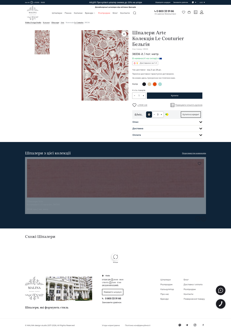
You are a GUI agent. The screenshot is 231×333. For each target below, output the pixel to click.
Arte (62, 23)
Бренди (164, 299)
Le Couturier (78, 23)
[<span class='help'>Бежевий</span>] (149, 84)
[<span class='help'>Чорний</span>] (144, 84)
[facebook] (203, 325)
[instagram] (195, 325)
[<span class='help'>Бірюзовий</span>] (160, 84)
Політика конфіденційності (137, 325)
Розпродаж (104, 13)
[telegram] (187, 325)
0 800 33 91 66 (165, 11)
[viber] (180, 325)
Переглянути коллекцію (194, 153)
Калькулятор (167, 289)
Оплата (136, 135)
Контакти (125, 13)
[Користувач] (201, 12)
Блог (115, 13)
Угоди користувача (111, 325)
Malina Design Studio (33, 23)
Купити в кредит (191, 114)
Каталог (46, 23)
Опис (135, 122)
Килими (78, 13)
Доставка (137, 128)
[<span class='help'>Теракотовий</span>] (155, 84)
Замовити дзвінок (180, 2)
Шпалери (57, 13)
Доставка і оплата (193, 284)
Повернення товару (194, 299)
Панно (68, 13)
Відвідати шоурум (162, 2)
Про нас (164, 294)
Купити (174, 95)
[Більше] (115, 256)
